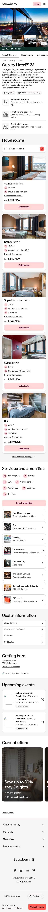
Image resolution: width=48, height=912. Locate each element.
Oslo (20, 61)
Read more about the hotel (13, 88)
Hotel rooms (27, 55)
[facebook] (14, 870)
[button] (24, 168)
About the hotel (9, 55)
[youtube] (33, 870)
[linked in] (27, 870)
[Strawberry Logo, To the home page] (9, 4)
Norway (12, 61)
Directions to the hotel (11, 667)
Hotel (4, 61)
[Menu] (44, 4)
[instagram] (21, 870)
